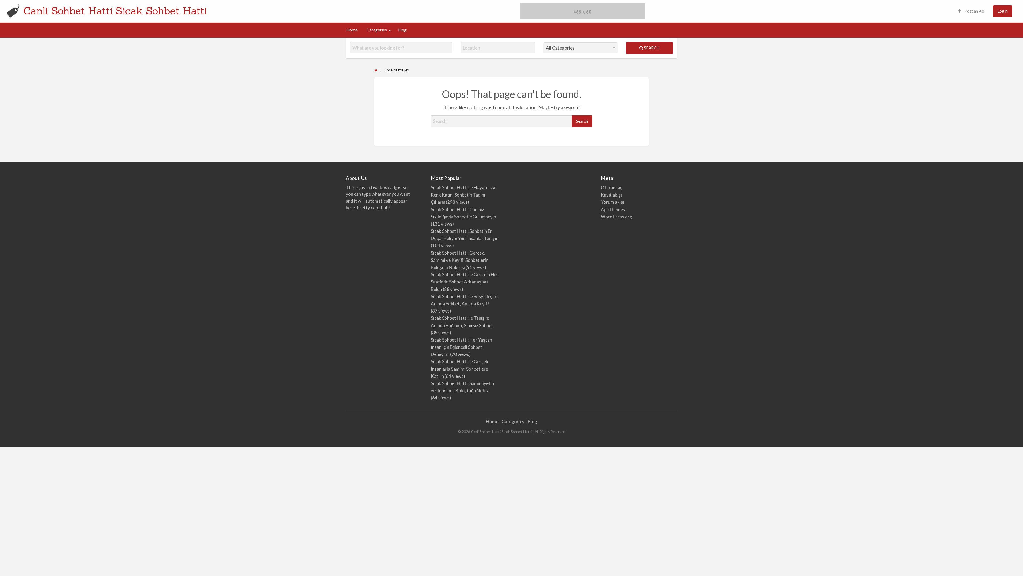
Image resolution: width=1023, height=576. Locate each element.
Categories (377, 29)
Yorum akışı (612, 202)
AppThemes (613, 209)
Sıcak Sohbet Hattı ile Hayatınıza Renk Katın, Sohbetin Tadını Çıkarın (463, 195)
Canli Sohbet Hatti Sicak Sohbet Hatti (115, 10)
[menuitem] (971, 11)
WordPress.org (616, 216)
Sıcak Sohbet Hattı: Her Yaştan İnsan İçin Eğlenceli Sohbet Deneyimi (461, 347)
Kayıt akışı (611, 195)
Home (352, 29)
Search (651, 47)
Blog (402, 29)
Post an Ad (974, 11)
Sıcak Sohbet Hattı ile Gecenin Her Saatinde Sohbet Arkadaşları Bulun (464, 282)
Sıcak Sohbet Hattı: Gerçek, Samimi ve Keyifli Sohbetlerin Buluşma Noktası (459, 260)
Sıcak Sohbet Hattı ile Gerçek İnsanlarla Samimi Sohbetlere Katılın (459, 369)
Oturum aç (611, 187)
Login (1002, 11)
